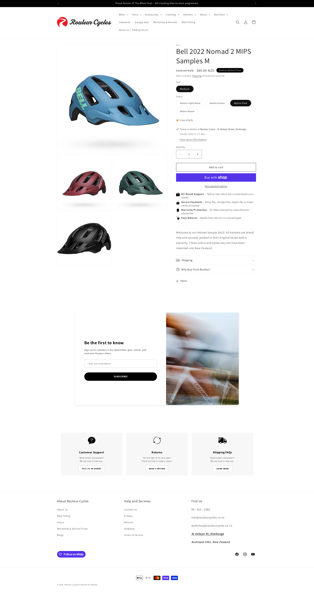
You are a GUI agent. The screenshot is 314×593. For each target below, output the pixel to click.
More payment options (216, 186)
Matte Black (189, 112)
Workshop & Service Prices (72, 528)
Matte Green (219, 103)
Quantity (180, 147)
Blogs (60, 535)
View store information (193, 139)
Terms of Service (133, 535)
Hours (60, 522)
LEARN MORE (222, 468)
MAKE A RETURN (157, 468)
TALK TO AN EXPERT (91, 468)
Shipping (197, 75)
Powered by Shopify (88, 584)
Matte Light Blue (192, 103)
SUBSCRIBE (121, 376)
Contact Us (130, 509)
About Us (62, 509)
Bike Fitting (63, 516)
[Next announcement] (256, 3)
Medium (185, 89)
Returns (128, 522)
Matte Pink (240, 103)
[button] (123, 14)
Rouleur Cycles (71, 584)
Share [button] (183, 280)
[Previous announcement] (58, 3)
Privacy (128, 516)
